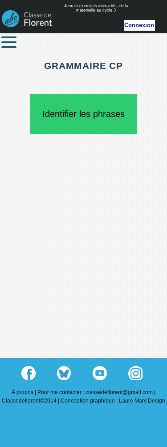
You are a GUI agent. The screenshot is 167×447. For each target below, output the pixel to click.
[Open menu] (9, 42)
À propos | (24, 392)
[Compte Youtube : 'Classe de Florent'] (100, 373)
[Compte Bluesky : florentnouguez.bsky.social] (64, 373)
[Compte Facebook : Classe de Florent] (28, 373)
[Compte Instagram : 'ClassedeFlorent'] (135, 373)
